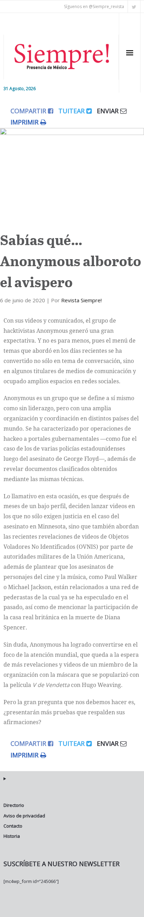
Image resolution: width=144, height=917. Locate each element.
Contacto (12, 826)
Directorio (13, 805)
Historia (11, 836)
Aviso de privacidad (24, 816)
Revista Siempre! (81, 300)
